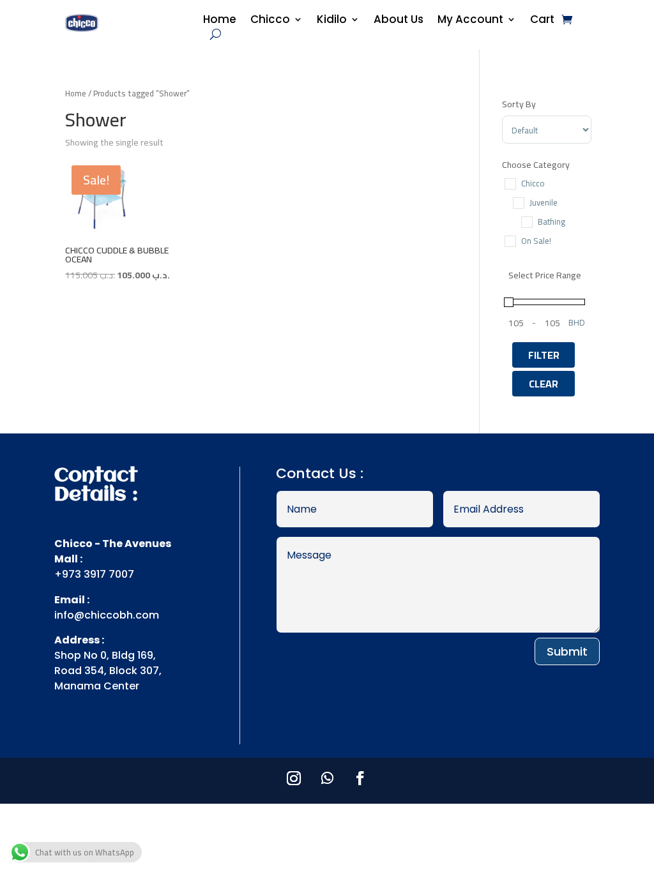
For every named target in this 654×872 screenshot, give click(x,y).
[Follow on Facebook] (360, 778)
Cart (542, 21)
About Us (398, 21)
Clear (543, 383)
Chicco (270, 21)
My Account (470, 21)
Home (219, 21)
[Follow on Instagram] (294, 778)
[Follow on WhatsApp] (327, 778)
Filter (543, 355)
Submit (567, 651)
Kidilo (332, 21)
